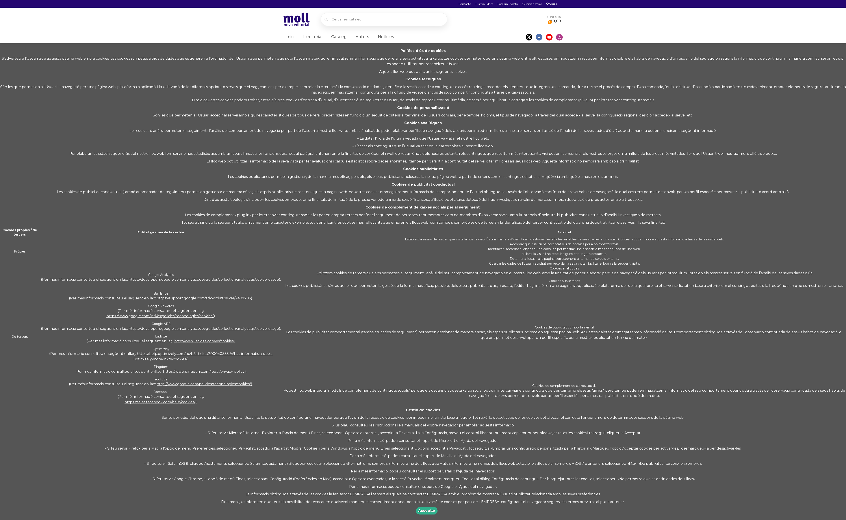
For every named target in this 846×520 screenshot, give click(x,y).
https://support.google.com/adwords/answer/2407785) (204, 298)
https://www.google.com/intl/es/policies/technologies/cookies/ (160, 316)
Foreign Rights (507, 4)
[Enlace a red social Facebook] (539, 37)
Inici (290, 36)
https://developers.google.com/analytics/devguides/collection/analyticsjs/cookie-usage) (204, 328)
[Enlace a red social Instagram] (559, 37)
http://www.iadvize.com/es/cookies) (204, 341)
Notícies (386, 36)
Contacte (464, 4)
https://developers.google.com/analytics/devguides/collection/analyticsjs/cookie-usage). (205, 279)
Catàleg (339, 36)
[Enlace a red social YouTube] (549, 37)
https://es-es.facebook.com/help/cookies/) (160, 402)
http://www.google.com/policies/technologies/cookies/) (204, 384)
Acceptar (426, 511)
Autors (362, 36)
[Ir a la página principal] (296, 19)
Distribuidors (484, 4)
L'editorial (312, 36)
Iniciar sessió (533, 4)
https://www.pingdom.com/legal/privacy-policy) (204, 371)
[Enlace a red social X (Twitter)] (529, 37)
